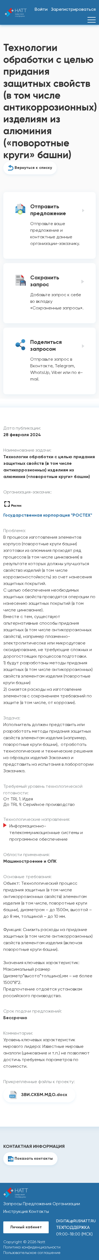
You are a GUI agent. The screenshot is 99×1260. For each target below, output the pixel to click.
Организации (66, 1204)
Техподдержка (73, 1228)
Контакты (39, 1212)
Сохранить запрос (44, 281)
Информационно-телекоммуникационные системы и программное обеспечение (46, 833)
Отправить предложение (48, 210)
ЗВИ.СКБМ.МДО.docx (44, 1095)
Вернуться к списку (33, 168)
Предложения (37, 1204)
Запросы (12, 1204)
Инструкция (15, 1212)
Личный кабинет (26, 1227)
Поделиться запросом (46, 346)
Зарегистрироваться (73, 9)
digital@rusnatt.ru (76, 1221)
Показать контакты (34, 1159)
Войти (41, 9)
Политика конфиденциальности (32, 1247)
